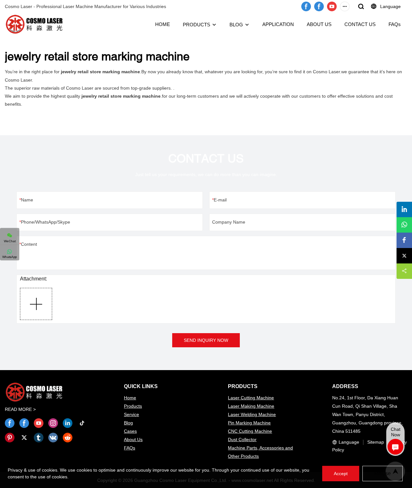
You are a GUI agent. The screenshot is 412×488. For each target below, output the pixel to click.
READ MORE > (20, 409)
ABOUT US (319, 24)
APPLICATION (278, 24)
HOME (162, 24)
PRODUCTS (196, 24)
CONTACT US (360, 24)
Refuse (382, 473)
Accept (341, 473)
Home (130, 397)
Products (133, 406)
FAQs (395, 24)
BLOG (236, 24)
